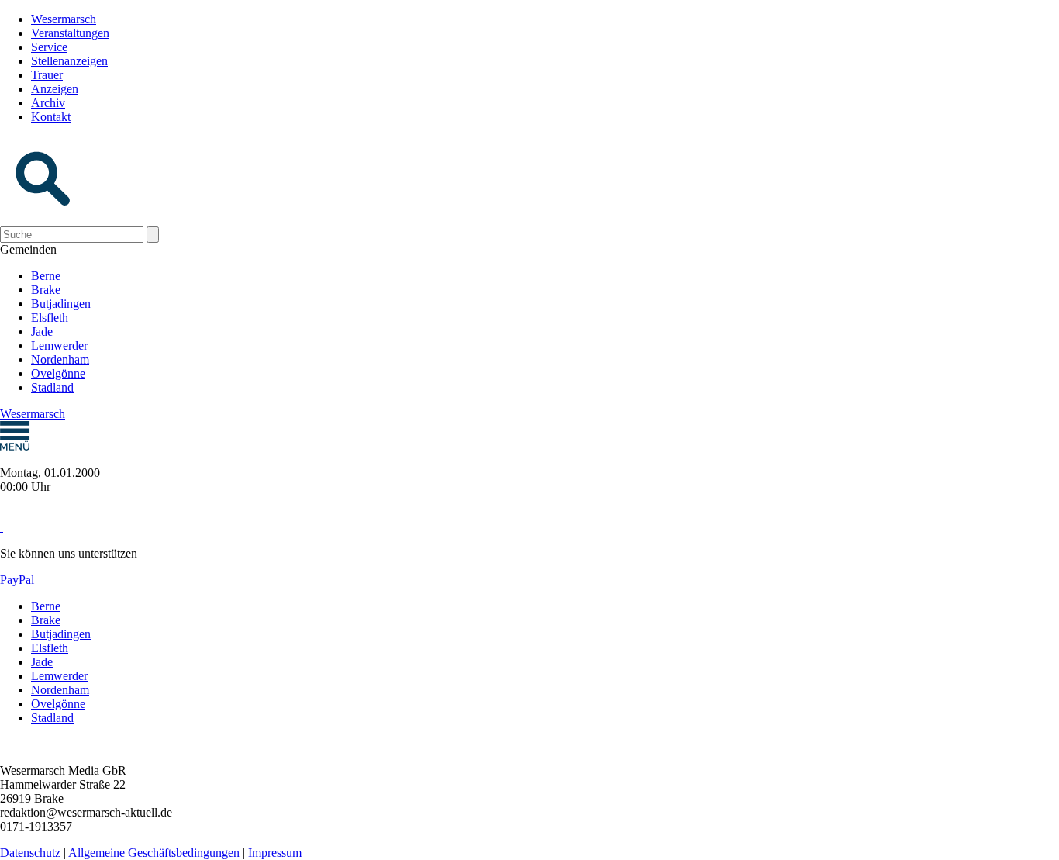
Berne (45, 275)
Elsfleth (49, 317)
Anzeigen (54, 88)
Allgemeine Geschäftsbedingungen (154, 852)
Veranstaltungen (70, 33)
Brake (45, 289)
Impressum (275, 852)
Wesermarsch (63, 19)
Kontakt (51, 116)
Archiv (48, 102)
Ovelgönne (58, 373)
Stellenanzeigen (69, 60)
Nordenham (60, 359)
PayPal (17, 579)
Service (49, 47)
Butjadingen (61, 303)
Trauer (47, 74)
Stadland (52, 387)
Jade (42, 331)
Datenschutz (30, 852)
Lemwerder (59, 345)
